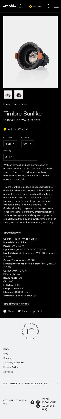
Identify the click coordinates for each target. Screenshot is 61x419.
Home (6, 104)
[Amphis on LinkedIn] (38, 406)
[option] (30, 52)
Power (25, 137)
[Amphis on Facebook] (32, 402)
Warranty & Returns (13, 362)
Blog (5, 353)
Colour (7, 137)
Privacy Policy (10, 367)
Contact (7, 358)
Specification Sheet (16, 303)
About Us (8, 371)
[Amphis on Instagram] (38, 402)
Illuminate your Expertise (25, 383)
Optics (7, 151)
